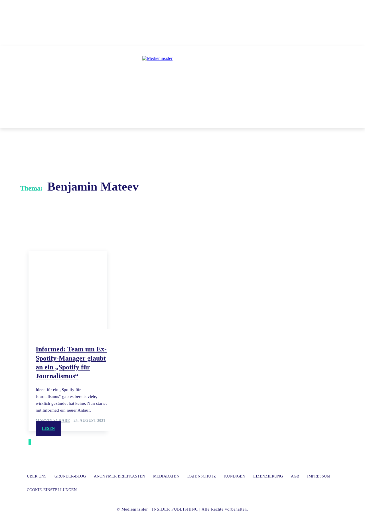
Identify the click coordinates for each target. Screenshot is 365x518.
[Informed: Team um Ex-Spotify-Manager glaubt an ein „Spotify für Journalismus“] (68, 290)
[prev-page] (29, 442)
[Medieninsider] (182, 81)
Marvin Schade (53, 420)
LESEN (48, 428)
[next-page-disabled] (30, 442)
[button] (265, 121)
